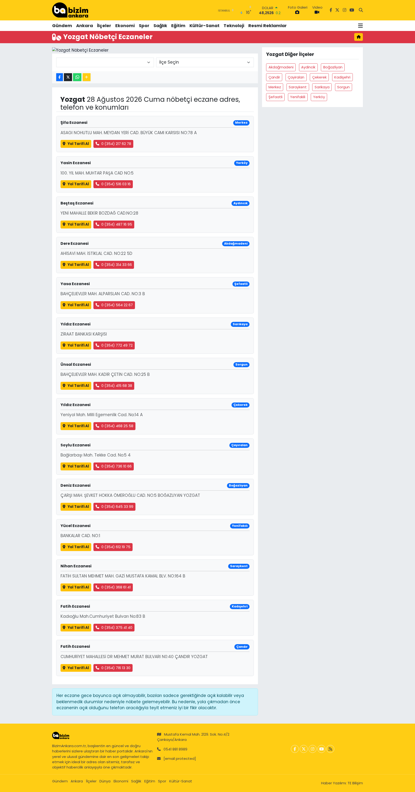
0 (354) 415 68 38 (116, 385)
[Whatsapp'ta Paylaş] (77, 77)
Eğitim (178, 26)
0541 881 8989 (175, 749)
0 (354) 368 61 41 (116, 587)
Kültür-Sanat (204, 26)
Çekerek (319, 77)
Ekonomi (125, 26)
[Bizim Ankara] (70, 10)
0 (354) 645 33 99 (117, 506)
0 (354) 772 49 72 (117, 345)
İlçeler (104, 26)
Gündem (62, 26)
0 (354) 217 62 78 (116, 143)
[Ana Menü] (360, 25)
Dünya (104, 781)
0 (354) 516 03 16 (116, 183)
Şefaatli (275, 96)
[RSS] (330, 749)
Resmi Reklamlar (267, 26)
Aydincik (308, 67)
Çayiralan (296, 77)
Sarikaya (322, 87)
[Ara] (361, 10)
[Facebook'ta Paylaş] (59, 77)
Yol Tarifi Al (78, 143)
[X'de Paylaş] (68, 77)
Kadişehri (342, 77)
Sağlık (160, 26)
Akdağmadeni (281, 67)
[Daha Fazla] (87, 77)
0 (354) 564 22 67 (117, 304)
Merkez (275, 87)
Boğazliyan (332, 67)
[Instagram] (313, 749)
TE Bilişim (355, 783)
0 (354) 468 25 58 (117, 425)
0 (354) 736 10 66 (116, 466)
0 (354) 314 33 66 (116, 264)
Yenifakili (297, 96)
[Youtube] (321, 749)
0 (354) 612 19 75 (115, 546)
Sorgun (343, 87)
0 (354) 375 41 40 (116, 627)
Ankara (84, 26)
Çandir (274, 77)
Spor (144, 26)
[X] (304, 749)
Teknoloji (234, 26)
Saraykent (298, 87)
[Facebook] (295, 749)
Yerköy (319, 96)
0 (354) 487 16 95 (116, 224)
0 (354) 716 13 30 (115, 667)
